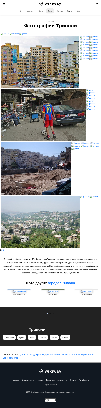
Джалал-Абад (28, 354)
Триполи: (30, 11)
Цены (41, 11)
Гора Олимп (87, 354)
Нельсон (66, 354)
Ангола (57, 354)
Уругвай (40, 354)
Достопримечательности (56, 380)
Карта (69, 11)
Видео (73, 380)
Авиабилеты (84, 380)
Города (40, 380)
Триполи (37, 329)
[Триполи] (20, 11)
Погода (60, 11)
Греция (49, 354)
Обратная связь (50, 385)
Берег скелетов (10, 358)
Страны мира (28, 380)
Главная (15, 380)
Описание (9, 337)
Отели (79, 11)
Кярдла (76, 354)
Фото (50, 11)
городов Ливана (61, 283)
